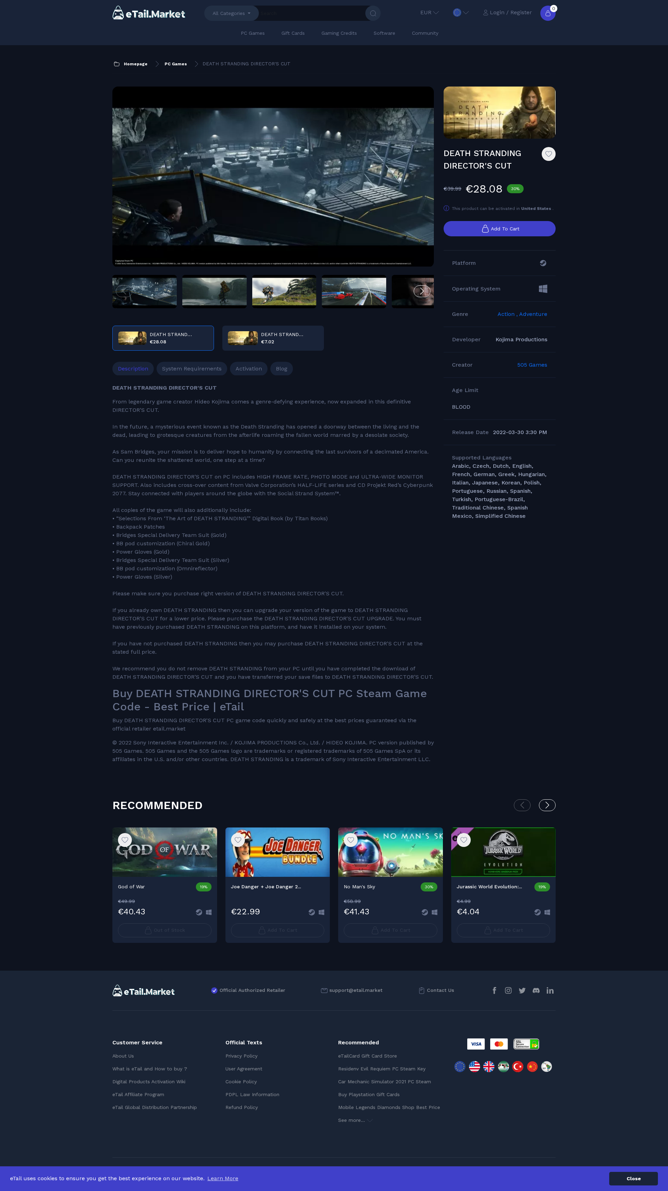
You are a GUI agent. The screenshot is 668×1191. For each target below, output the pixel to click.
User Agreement (243, 1068)
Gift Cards (293, 33)
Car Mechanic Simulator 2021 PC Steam (384, 1081)
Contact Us (440, 990)
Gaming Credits (339, 33)
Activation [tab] (249, 368)
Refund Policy (241, 1107)
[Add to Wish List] (549, 154)
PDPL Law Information (252, 1094)
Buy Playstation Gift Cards (369, 1094)
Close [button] (634, 1178)
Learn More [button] (222, 1178)
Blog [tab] (281, 368)
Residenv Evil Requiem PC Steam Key (382, 1068)
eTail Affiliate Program (138, 1094)
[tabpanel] (273, 574)
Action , (508, 314)
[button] (422, 291)
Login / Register (511, 12)
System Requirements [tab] (192, 368)
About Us (123, 1056)
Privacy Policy (241, 1056)
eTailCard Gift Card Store (367, 1056)
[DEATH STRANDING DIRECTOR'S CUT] (273, 177)
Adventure (533, 314)
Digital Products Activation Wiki (148, 1081)
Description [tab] (133, 368)
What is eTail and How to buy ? (149, 1068)
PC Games (253, 33)
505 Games (532, 364)
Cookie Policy (241, 1081)
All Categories (229, 13)
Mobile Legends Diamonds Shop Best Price (389, 1107)
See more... (352, 1120)
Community (425, 33)
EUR (425, 12)
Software (384, 33)
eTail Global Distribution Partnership (154, 1107)
